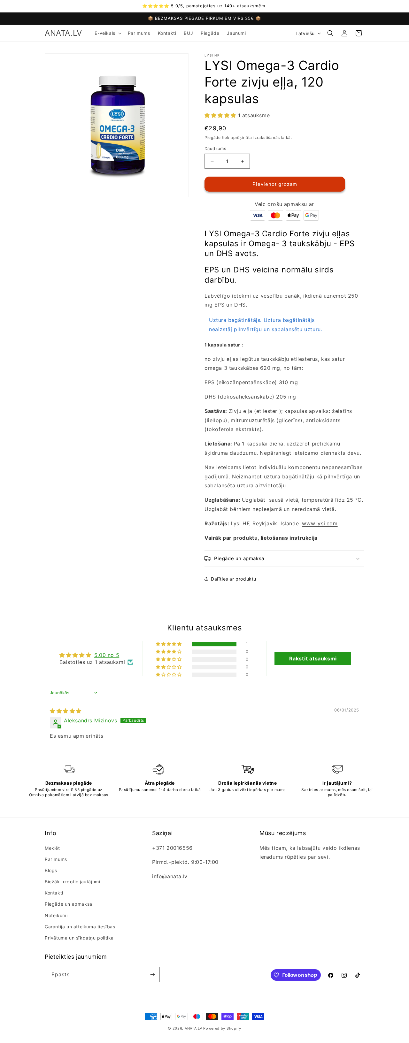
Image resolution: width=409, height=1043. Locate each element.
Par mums (56, 859)
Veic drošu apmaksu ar (284, 204)
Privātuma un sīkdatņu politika (79, 937)
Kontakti (54, 892)
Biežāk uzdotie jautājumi (72, 881)
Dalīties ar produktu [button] (233, 579)
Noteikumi (56, 915)
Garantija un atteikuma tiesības (80, 926)
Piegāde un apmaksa (68, 904)
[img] (65, 711)
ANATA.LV (193, 1028)
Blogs (51, 870)
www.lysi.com (319, 523)
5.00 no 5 (106, 655)
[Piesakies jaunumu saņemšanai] (152, 974)
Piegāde (212, 137)
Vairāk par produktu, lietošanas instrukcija (261, 538)
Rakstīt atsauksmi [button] (313, 658)
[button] (107, 33)
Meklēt (52, 848)
